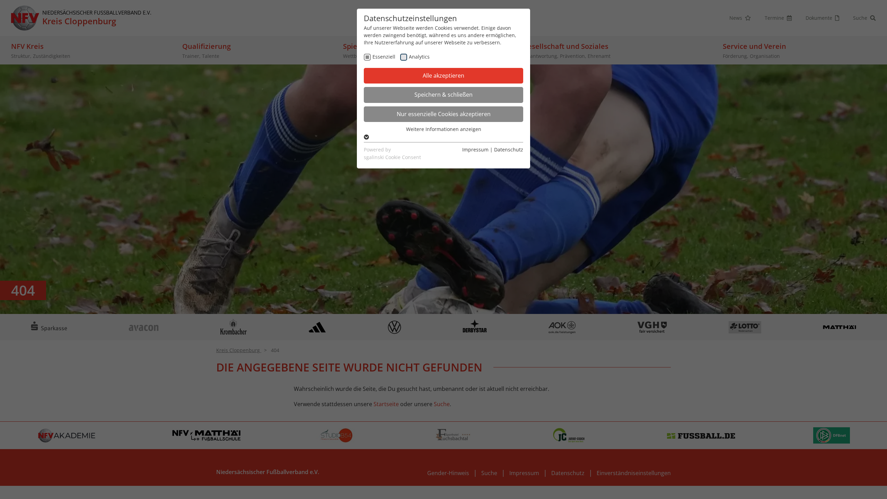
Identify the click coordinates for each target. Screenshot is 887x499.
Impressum (475, 149)
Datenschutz (508, 149)
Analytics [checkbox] (419, 56)
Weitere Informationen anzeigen (443, 129)
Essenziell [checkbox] (383, 56)
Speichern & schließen (443, 94)
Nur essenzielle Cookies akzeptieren (444, 114)
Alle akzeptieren (443, 75)
